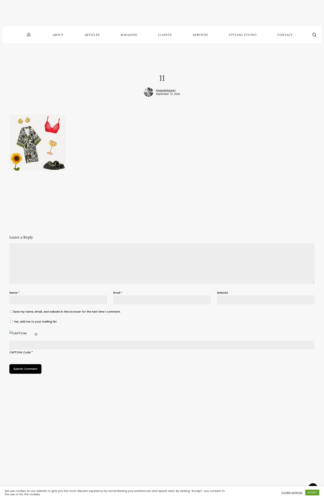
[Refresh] (36, 333)
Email (117, 293)
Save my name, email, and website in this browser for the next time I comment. (67, 312)
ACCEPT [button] (312, 492)
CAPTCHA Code (20, 352)
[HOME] (29, 35)
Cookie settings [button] (291, 492)
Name (14, 293)
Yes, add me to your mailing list (35, 321)
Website (222, 293)
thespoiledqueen (166, 90)
